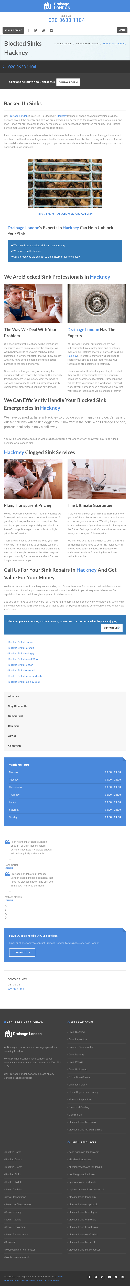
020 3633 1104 (22, 66)
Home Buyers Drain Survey (83, 1092)
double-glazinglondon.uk (82, 1174)
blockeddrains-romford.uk (83, 1234)
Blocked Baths (13, 1152)
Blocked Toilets (13, 1182)
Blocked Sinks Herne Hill (21, 670)
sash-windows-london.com (84, 1152)
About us (13, 696)
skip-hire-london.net (80, 1159)
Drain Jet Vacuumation (81, 1047)
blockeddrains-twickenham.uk (85, 1129)
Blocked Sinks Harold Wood (23, 659)
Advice (12, 735)
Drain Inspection (78, 1039)
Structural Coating (79, 1107)
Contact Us (111, 628)
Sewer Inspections (15, 1197)
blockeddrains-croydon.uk (83, 1204)
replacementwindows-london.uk (86, 1189)
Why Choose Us (17, 706)
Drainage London (27, 1034)
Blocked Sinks (13, 1174)
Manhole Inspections (80, 1099)
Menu (122, 30)
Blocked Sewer (13, 1167)
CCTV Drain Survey (79, 1077)
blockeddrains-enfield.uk (82, 1219)
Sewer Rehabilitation (16, 1234)
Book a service (13, 30)
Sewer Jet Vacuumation (18, 1204)
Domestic (13, 726)
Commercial (15, 716)
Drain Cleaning (77, 1032)
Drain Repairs (76, 1062)
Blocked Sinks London (20, 642)
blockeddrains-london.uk (82, 1197)
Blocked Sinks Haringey (21, 653)
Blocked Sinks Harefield (21, 647)
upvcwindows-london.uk (82, 1182)
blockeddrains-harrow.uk (82, 1122)
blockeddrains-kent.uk (17, 1257)
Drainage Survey (78, 1084)
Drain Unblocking (78, 1069)
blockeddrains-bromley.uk (83, 1212)
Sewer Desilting (13, 1189)
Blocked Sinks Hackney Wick (24, 681)
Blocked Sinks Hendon (20, 664)
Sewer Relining (13, 1212)
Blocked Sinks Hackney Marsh (25, 676)
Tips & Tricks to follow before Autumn (65, 213)
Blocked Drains (13, 1159)
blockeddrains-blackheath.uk (84, 1249)
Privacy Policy (28, 1280)
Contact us (14, 745)
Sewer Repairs (13, 1219)
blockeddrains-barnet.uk (82, 1242)
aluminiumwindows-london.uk (85, 1167)
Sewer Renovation (15, 1227)
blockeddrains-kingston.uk (83, 1227)
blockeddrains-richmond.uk (20, 1249)
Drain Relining (76, 1054)
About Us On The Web (48, 1280)
